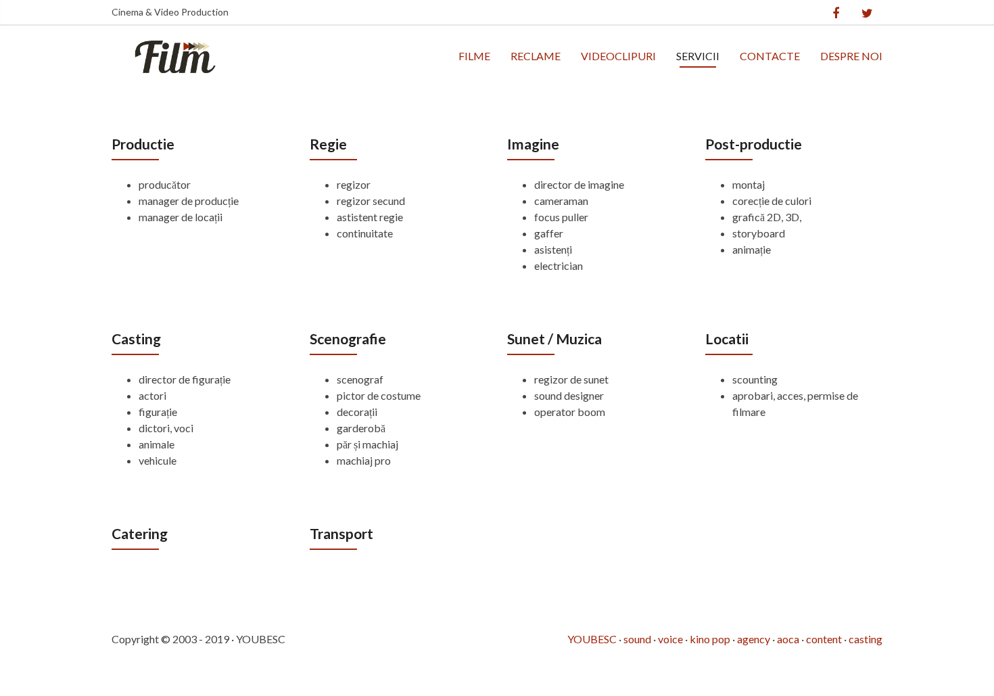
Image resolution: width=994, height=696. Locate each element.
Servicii (697, 55)
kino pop (710, 638)
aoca (788, 638)
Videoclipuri (618, 55)
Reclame (536, 55)
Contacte (770, 55)
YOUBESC (592, 638)
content (824, 638)
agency (753, 638)
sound (637, 638)
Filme (474, 55)
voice (670, 638)
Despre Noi (851, 55)
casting (865, 638)
